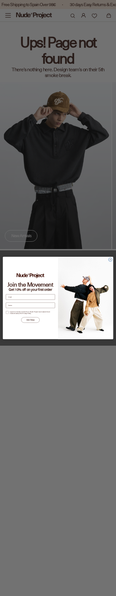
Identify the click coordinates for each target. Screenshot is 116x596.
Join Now (30, 320)
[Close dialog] (110, 260)
